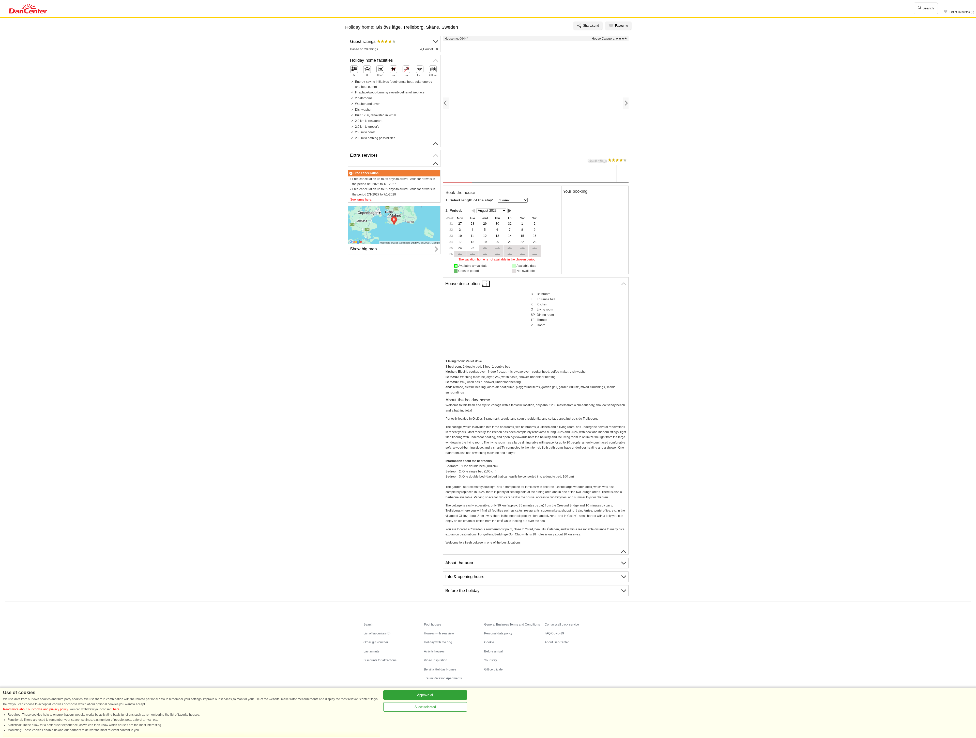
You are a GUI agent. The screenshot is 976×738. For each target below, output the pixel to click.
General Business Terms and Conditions (512, 624)
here (116, 709)
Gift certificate (493, 669)
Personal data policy (498, 633)
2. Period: (454, 210)
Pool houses (432, 624)
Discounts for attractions (379, 660)
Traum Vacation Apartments (443, 678)
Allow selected (425, 707)
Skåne (432, 27)
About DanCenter (557, 642)
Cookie (489, 642)
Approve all (425, 695)
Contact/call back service (562, 624)
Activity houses (434, 651)
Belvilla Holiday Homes (440, 669)
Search (927, 8)
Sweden (449, 27)
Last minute (371, 651)
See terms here (360, 199)
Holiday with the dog (438, 642)
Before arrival (493, 651)
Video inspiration (435, 660)
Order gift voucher (375, 642)
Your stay (490, 660)
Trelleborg (413, 27)
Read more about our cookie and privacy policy (35, 709)
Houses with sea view (439, 633)
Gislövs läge (388, 27)
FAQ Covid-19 (554, 633)
